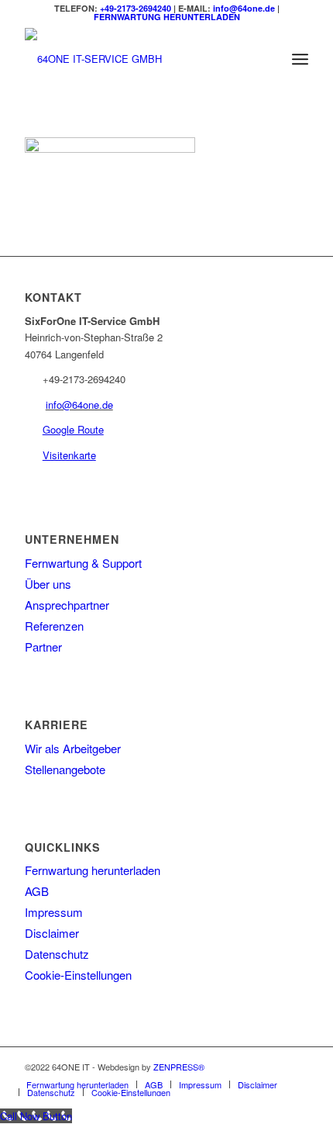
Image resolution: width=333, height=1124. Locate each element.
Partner (43, 646)
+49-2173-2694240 (135, 8)
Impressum (54, 912)
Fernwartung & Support (83, 563)
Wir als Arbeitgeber (73, 748)
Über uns (48, 584)
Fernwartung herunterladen (92, 870)
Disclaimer (52, 933)
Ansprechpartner (67, 605)
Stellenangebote (65, 769)
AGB (37, 891)
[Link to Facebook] (296, 1066)
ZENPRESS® (178, 1066)
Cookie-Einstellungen (78, 975)
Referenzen (54, 625)
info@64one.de (244, 8)
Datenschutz (57, 954)
